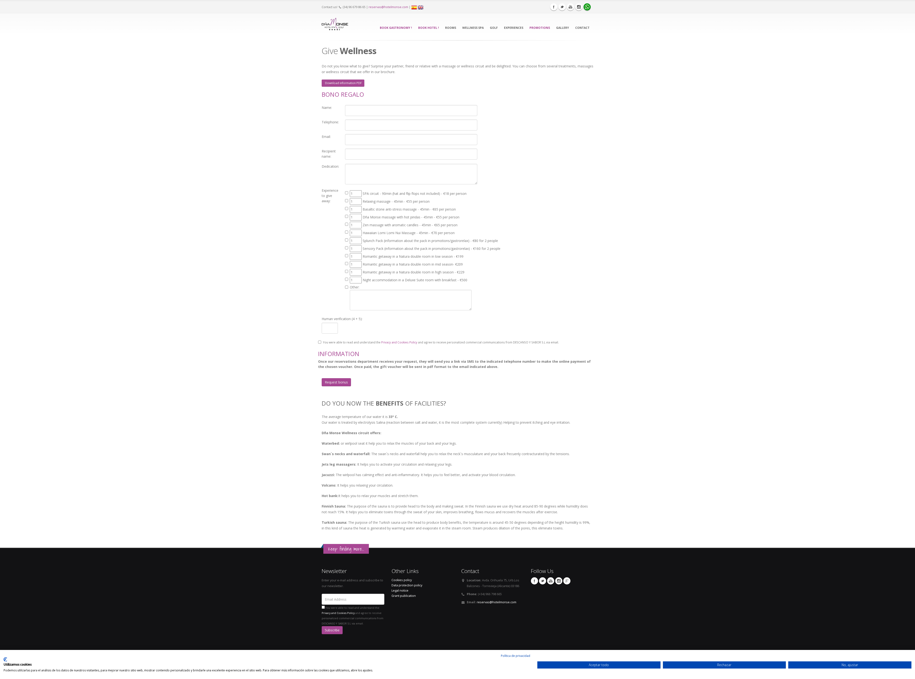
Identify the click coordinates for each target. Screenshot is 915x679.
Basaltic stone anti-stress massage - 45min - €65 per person (409, 209)
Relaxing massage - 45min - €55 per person (396, 201)
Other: (354, 287)
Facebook (553, 6)
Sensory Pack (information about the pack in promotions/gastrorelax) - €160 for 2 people (431, 248)
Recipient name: (329, 154)
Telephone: (330, 122)
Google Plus (566, 580)
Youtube (570, 6)
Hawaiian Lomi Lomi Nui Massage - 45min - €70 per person (409, 233)
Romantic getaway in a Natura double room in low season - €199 (413, 256)
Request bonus (336, 382)
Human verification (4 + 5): (342, 319)
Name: (327, 107)
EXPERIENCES (513, 28)
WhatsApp (587, 6)
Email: (326, 136)
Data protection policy (406, 585)
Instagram (578, 6)
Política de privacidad (515, 656)
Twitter (562, 6)
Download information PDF (343, 83)
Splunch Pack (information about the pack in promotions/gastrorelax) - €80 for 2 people (430, 240)
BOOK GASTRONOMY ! (396, 28)
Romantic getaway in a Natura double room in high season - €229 (413, 272)
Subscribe (332, 630)
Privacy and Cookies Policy (399, 342)
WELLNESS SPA (473, 28)
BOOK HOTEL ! (428, 28)
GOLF (494, 28)
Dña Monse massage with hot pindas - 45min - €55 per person (411, 217)
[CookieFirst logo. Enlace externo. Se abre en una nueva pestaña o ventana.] (5, 659)
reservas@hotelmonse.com (388, 7)
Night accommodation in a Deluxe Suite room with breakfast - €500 (415, 280)
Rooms (450, 28)
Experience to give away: (330, 195)
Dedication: (330, 166)
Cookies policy (401, 580)
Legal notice (399, 590)
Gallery (562, 28)
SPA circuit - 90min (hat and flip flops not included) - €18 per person (415, 193)
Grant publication (403, 596)
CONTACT (582, 28)
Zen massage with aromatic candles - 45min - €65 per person (410, 225)
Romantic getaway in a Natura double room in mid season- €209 (413, 264)
